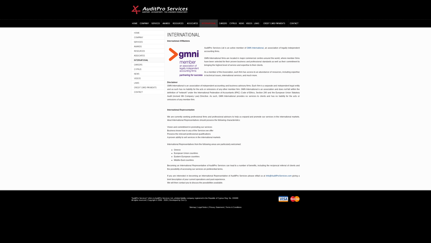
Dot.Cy (184, 200)
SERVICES (155, 23)
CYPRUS (233, 23)
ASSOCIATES (192, 23)
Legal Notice (202, 207)
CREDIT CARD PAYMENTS (274, 23)
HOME (134, 23)
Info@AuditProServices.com (279, 176)
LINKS (256, 23)
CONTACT (294, 23)
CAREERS (223, 23)
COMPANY (144, 23)
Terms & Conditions (234, 207)
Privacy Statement (216, 207)
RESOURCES (178, 23)
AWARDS (166, 23)
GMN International (255, 48)
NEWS (241, 23)
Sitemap (192, 207)
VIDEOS (249, 23)
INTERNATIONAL (209, 23)
